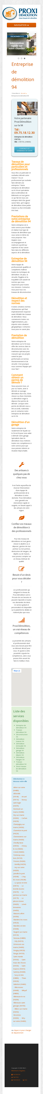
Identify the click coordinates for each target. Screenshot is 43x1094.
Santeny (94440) (19, 972)
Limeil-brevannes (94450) (20, 907)
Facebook (16, 1074)
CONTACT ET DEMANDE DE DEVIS (24, 149)
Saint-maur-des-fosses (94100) (19, 963)
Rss (25, 1080)
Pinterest (16, 1080)
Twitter (16, 1077)
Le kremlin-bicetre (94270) (18, 889)
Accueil (23, 93)
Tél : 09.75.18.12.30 (24, 131)
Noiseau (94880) (19, 938)
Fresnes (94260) (19, 861)
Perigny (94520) (19, 950)
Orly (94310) (19, 941)
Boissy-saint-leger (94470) (20, 803)
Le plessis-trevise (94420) (18, 901)
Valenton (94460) (19, 984)
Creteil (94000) (18, 852)
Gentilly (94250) (20, 864)
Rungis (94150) (18, 953)
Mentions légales (18, 1071)
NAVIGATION (20, 25)
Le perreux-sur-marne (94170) (20, 895)
